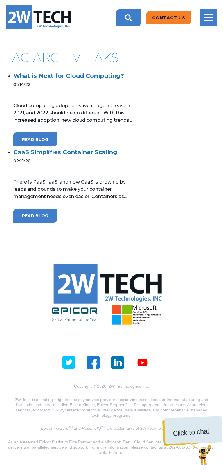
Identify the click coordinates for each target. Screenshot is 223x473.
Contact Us (168, 17)
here (118, 452)
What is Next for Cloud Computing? (68, 75)
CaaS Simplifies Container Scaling (65, 152)
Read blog (35, 139)
